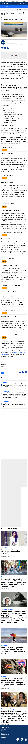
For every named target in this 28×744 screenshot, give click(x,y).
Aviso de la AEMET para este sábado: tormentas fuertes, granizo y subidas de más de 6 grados (13, 650)
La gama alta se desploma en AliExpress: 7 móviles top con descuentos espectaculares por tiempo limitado (14, 404)
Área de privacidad (5, 734)
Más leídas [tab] (4, 378)
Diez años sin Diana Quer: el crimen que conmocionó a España (12, 551)
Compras (4, 6)
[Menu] (26, 3)
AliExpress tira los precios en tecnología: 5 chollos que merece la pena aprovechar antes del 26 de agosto (14, 385)
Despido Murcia (15, 1)
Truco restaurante (22, 1)
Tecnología (6, 391)
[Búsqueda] (21, 4)
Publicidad (3, 729)
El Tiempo (9, 1)
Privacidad (3, 732)
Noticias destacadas (9, 528)
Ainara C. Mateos (5, 556)
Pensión (4, 1)
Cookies (2, 733)
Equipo (2, 730)
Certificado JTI (4, 737)
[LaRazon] (6, 4)
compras (2, 366)
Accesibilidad (4, 735)
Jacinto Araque (9, 40)
